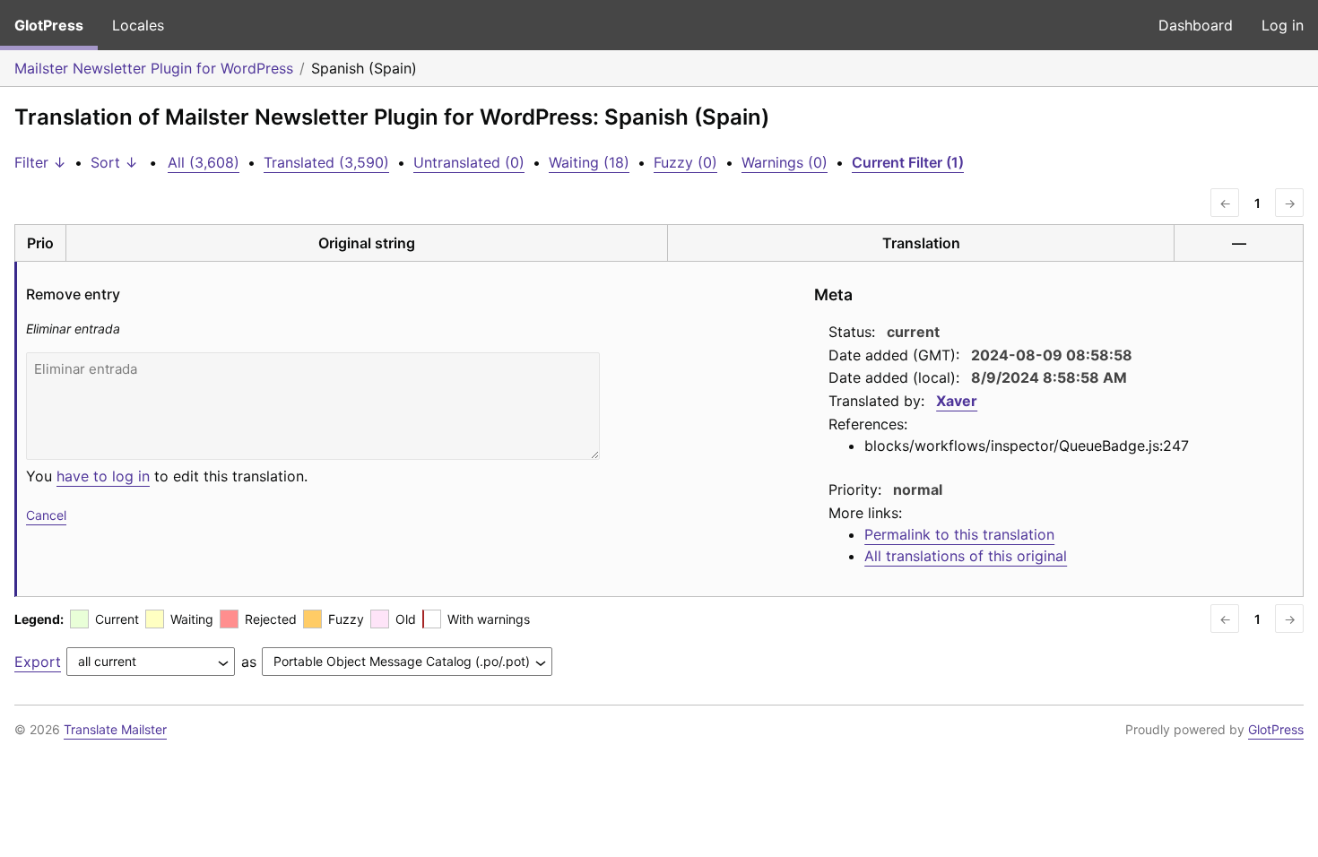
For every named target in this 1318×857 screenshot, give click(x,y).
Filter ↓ (40, 162)
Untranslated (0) (469, 162)
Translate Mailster (115, 729)
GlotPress (48, 25)
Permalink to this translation (959, 534)
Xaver (956, 401)
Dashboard (1195, 25)
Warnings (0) (784, 162)
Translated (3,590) (326, 162)
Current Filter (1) (908, 162)
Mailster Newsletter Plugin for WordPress (153, 68)
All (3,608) (203, 162)
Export (37, 662)
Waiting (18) (589, 162)
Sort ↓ (114, 162)
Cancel (46, 515)
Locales (138, 25)
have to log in (103, 476)
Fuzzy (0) (685, 162)
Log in (1283, 25)
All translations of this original (965, 556)
